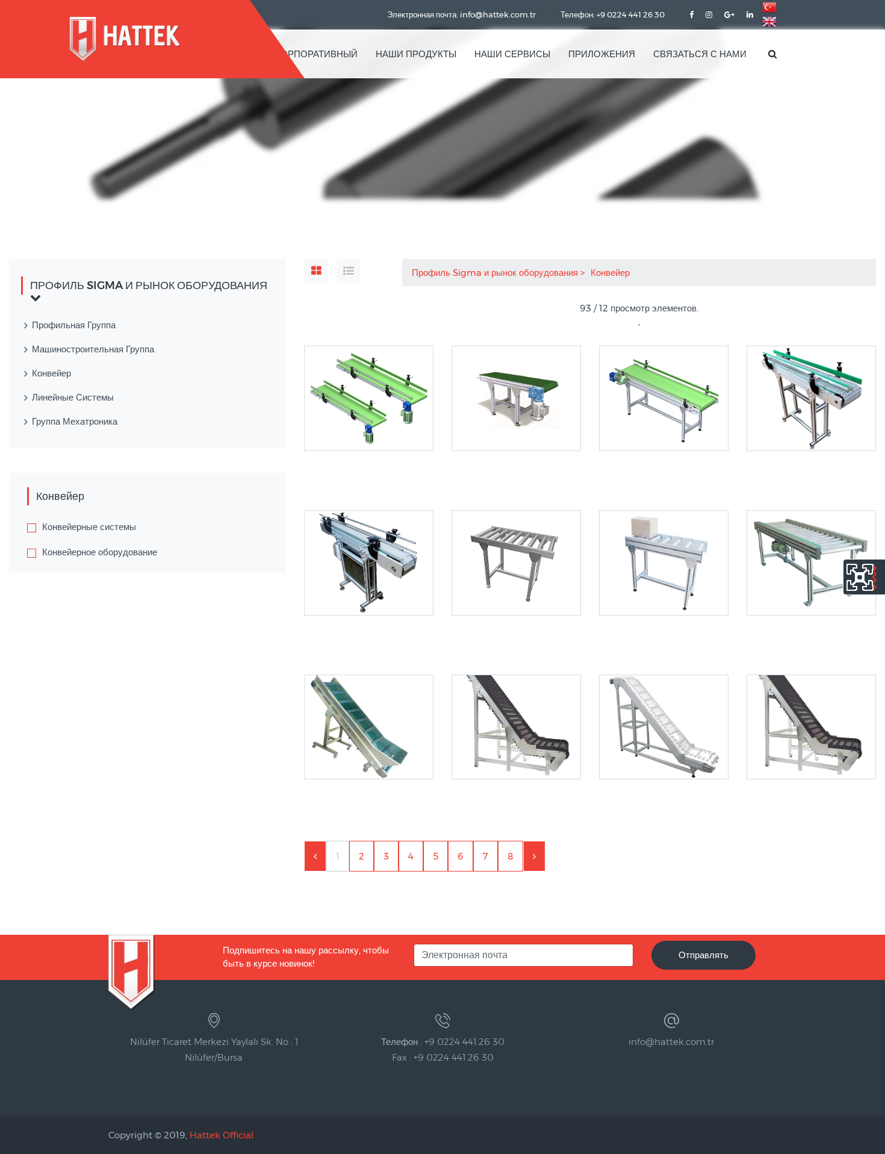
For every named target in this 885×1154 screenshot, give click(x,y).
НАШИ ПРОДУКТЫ (416, 54)
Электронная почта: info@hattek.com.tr (461, 14)
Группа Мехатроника (74, 421)
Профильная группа (74, 325)
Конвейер (611, 272)
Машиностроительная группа (93, 349)
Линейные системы (73, 397)
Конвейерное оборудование (99, 552)
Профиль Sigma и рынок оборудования (496, 272)
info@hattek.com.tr (671, 1041)
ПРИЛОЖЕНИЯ (601, 54)
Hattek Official (221, 1135)
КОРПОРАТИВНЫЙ (316, 54)
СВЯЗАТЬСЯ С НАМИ (700, 54)
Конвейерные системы (89, 526)
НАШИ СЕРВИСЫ (512, 54)
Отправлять (703, 955)
